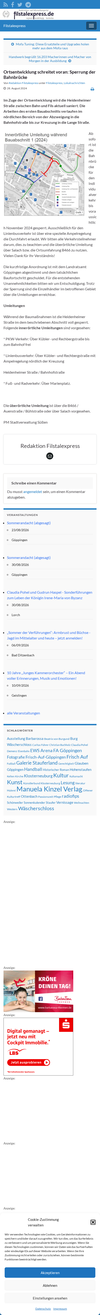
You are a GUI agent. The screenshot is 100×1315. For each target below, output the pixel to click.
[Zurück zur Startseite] (50, 14)
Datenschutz (43, 1308)
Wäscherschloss (36, 808)
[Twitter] (19, 3)
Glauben (81, 763)
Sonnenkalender (34, 802)
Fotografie (16, 757)
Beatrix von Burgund (57, 739)
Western (12, 809)
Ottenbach (29, 796)
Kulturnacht (76, 776)
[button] (93, 1222)
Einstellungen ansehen (50, 1298)
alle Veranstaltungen (23, 713)
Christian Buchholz (59, 744)
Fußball (11, 763)
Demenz (12, 751)
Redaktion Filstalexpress (23, 83)
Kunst (15, 782)
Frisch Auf (77, 757)
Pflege (57, 796)
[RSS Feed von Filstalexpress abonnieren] (5, 3)
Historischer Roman (56, 770)
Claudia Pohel (79, 745)
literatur (80, 783)
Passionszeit (45, 796)
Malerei (11, 790)
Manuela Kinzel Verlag (49, 789)
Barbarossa (34, 738)
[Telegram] (28, 3)
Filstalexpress (14, 25)
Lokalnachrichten (74, 83)
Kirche (19, 776)
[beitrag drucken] (92, 89)
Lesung (68, 782)
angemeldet (32, 491)
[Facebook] (12, 3)
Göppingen (15, 770)
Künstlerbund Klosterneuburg (41, 783)
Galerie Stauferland (37, 763)
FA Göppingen (67, 750)
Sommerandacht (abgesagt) (29, 523)
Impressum (60, 1308)
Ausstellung (16, 738)
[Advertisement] (38, 894)
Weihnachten (81, 802)
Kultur (61, 775)
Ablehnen (50, 1285)
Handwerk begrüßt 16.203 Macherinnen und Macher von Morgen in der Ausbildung (50, 59)
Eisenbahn (24, 751)
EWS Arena (41, 750)
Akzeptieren (50, 1273)
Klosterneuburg (38, 775)
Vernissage (64, 802)
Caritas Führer (40, 744)
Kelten (10, 776)
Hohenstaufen (80, 769)
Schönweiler (15, 802)
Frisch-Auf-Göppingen (46, 757)
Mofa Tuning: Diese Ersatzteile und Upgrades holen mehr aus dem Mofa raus (52, 46)
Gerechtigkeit (66, 763)
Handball (33, 769)
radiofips (70, 796)
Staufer (51, 802)
